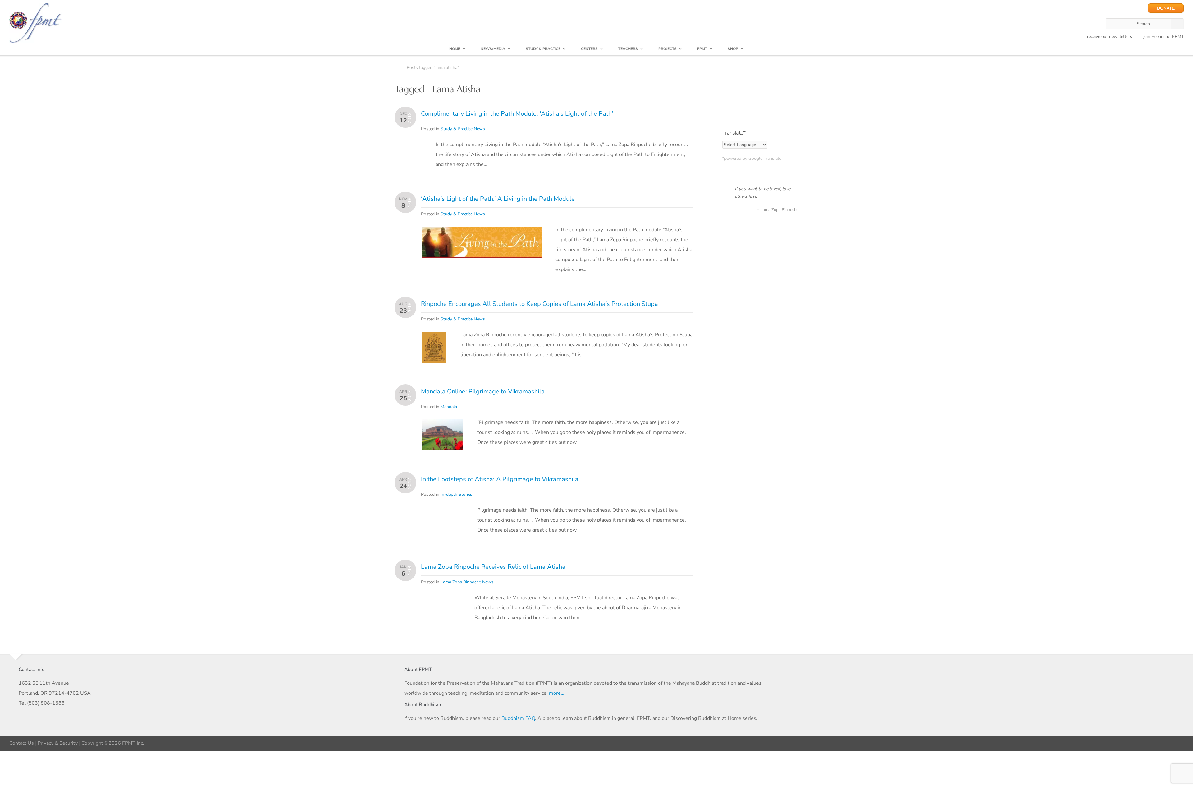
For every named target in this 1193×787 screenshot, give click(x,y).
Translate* (733, 132)
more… (556, 693)
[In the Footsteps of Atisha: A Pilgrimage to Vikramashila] (442, 522)
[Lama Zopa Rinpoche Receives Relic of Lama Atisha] (441, 599)
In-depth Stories (456, 494)
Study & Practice (543, 48)
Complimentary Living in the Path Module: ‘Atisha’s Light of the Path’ (517, 113)
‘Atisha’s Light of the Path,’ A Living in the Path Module (498, 199)
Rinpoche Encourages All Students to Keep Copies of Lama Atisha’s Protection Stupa (539, 304)
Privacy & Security (58, 743)
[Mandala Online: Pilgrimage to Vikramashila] (442, 424)
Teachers (628, 48)
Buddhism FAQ (518, 718)
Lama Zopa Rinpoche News (467, 582)
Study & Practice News (463, 129)
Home (454, 48)
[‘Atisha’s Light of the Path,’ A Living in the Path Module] (482, 231)
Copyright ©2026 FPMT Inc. (112, 743)
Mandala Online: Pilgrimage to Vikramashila (483, 391)
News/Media (493, 48)
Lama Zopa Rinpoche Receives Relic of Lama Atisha (493, 567)
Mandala (449, 407)
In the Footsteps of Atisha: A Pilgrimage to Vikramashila (499, 479)
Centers (589, 48)
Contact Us (21, 743)
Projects (667, 48)
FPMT (702, 48)
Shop (733, 48)
